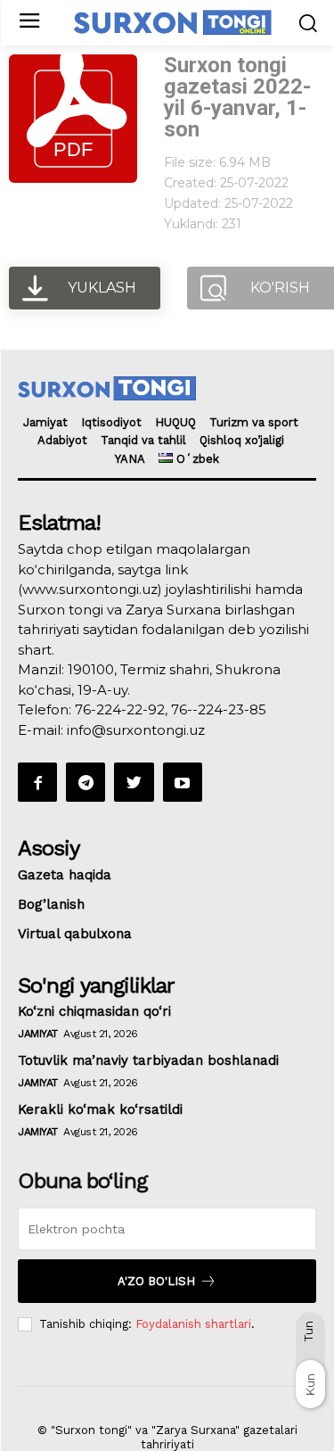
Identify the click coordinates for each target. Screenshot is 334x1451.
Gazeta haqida (64, 875)
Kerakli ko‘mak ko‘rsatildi (100, 1109)
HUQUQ (175, 422)
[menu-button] (29, 23)
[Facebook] (37, 782)
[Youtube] (182, 782)
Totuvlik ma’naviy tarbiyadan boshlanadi (148, 1060)
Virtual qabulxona (75, 934)
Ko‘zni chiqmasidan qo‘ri (94, 1011)
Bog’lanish (51, 904)
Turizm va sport (253, 422)
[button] (307, 22)
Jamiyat (45, 422)
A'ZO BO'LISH (156, 1281)
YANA (130, 459)
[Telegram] (85, 782)
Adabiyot (62, 440)
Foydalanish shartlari (193, 1324)
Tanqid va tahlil (143, 440)
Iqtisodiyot (111, 422)
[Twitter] (133, 782)
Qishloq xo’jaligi (242, 440)
